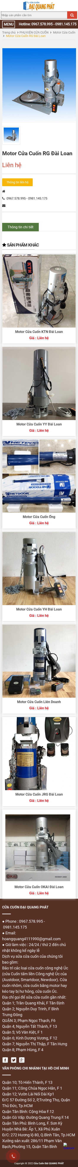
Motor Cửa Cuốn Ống (39, 517)
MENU (8, 24)
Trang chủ (9, 32)
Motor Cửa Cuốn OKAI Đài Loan (39, 887)
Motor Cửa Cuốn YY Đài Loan (39, 424)
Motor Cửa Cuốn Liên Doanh (39, 702)
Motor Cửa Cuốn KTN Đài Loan (39, 332)
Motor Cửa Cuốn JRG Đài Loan (39, 794)
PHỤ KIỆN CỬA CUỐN (34, 32)
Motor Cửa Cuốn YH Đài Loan (39, 609)
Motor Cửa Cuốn (64, 32)
